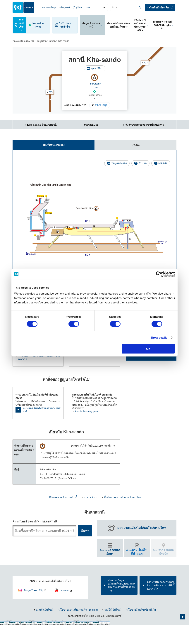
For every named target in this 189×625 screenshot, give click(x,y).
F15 (51, 92)
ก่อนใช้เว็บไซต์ (112, 609)
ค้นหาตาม (110, 551)
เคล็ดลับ (163, 163)
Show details (158, 337)
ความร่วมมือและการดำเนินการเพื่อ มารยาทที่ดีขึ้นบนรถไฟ (160, 585)
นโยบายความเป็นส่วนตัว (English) (78, 609)
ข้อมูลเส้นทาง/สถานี (46, 41)
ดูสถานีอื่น (96, 68)
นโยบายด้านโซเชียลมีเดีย (141, 609)
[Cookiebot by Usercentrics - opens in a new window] (158, 274)
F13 (146, 62)
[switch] (73, 324)
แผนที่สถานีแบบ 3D (53, 144)
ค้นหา (136, 551)
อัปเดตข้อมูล (101, 105)
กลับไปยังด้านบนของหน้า (182, 616)
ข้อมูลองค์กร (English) (71, 7)
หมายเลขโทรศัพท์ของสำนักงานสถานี (42, 410)
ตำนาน (142, 163)
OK (148, 348)
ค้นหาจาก (141, 528)
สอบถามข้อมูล (49, 7)
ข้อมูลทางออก (119, 163)
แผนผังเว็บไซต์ (44, 609)
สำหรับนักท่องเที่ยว (159, 7)
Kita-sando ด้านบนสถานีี (42, 124)
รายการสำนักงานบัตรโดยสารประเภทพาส (39, 357)
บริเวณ (136, 144)
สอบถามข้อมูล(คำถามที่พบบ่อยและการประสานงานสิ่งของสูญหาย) (121, 585)
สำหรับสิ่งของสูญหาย (87, 411)
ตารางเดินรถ (91, 124)
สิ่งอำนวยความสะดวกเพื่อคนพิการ (145, 124)
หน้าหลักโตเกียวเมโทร (23, 41)
